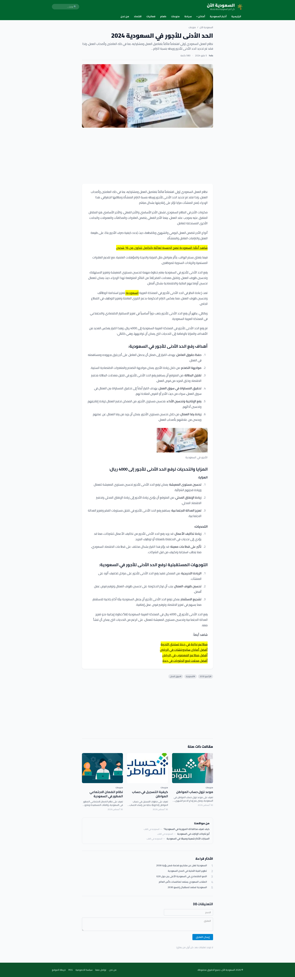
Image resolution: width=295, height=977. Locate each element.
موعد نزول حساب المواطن (194, 792)
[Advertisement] (147, 156)
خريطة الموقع (59, 970)
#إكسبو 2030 (205, 676)
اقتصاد (138, 16)
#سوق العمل (175, 676)
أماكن (200, 16)
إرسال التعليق (203, 937)
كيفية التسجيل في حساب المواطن (150, 794)
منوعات (175, 16)
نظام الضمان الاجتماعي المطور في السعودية (106, 794)
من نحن (125, 16)
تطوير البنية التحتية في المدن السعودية (187, 871)
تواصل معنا (100, 970)
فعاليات (150, 16)
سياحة (188, 16)
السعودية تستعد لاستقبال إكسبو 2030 (187, 887)
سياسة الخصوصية (84, 970)
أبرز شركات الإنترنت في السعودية (193, 834)
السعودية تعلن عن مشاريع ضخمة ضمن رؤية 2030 (181, 865)
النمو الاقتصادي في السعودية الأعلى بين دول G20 (181, 876)
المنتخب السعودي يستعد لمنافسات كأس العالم (183, 881)
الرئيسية (236, 16)
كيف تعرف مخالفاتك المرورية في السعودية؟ (186, 829)
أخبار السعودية (218, 16)
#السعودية (190, 676)
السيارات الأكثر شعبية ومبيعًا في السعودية (188, 838)
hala (211, 55)
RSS (70, 970)
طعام (163, 16)
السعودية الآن (206, 27)
